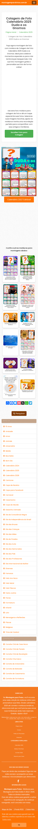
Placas (8, 622)
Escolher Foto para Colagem (19, 133)
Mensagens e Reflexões (15, 617)
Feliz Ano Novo (11, 578)
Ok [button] (19, 825)
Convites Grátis (19, 752)
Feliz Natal (9, 583)
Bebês (8, 451)
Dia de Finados (11, 539)
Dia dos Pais (10, 554)
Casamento (10, 500)
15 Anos (8, 426)
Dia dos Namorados (13, 549)
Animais (8, 441)
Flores (8, 598)
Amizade (9, 431)
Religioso (9, 627)
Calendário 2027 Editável (19, 199)
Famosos (9, 573)
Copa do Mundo (12, 505)
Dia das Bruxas (11, 524)
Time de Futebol (12, 632)
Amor (7, 436)
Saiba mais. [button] (6, 819)
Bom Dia (8, 461)
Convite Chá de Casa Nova (16, 644)
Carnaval (9, 495)
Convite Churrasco (13, 659)
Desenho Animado (13, 510)
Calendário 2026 (12, 475)
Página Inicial (11, 32)
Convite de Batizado (13, 669)
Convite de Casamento (15, 673)
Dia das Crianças (12, 529)
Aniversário (10, 446)
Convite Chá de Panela (14, 649)
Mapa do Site (7, 809)
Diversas (9, 568)
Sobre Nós (30, 809)
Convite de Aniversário (14, 664)
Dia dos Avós (10, 544)
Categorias (19, 737)
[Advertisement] (19, 89)
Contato (19, 730)
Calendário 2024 (12, 465)
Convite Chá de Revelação (16, 654)
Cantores (9, 480)
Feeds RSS (19, 809)
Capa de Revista (12, 485)
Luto (7, 612)
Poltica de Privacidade (19, 733)
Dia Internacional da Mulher (16, 563)
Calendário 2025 (26, 32)
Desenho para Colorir (19, 756)
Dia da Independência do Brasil (18, 519)
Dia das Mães (10, 534)
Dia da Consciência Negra (16, 514)
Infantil (8, 607)
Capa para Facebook (14, 490)
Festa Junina (10, 593)
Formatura (10, 603)
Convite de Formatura (14, 678)
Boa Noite (9, 456)
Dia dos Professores (13, 559)
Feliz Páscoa (10, 588)
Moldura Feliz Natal (19, 748)
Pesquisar (20, 413)
